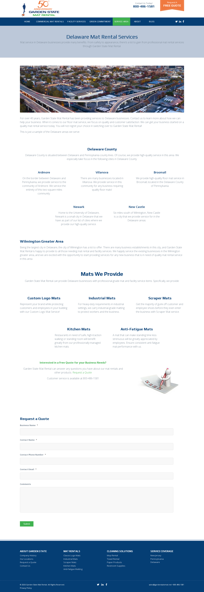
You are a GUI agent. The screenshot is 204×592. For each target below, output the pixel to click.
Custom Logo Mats (44, 298)
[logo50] (40, 8)
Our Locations (26, 559)
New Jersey (155, 555)
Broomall (160, 172)
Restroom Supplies (116, 565)
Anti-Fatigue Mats (137, 329)
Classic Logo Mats (71, 555)
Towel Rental (113, 559)
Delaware (155, 562)
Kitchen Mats (78, 329)
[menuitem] (27, 22)
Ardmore (44, 172)
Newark (78, 207)
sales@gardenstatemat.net (160, 584)
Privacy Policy (26, 588)
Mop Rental (112, 555)
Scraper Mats (159, 298)
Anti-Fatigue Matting (72, 569)
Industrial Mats (102, 298)
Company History (28, 555)
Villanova (102, 172)
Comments (25, 484)
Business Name (29, 425)
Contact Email (28, 469)
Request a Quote (82, 372)
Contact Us (25, 565)
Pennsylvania (157, 559)
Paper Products (114, 562)
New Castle (137, 207)
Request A (172, 4)
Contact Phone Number (33, 454)
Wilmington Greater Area (41, 241)
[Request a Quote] (160, 380)
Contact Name (28, 440)
